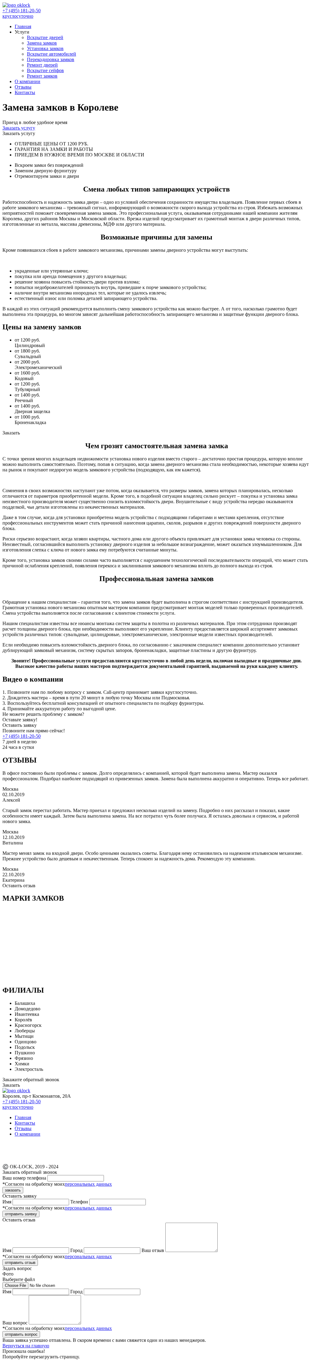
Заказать (11, 1085)
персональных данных (88, 1184)
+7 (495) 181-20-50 (21, 736)
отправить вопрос (21, 1334)
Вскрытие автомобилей (51, 54)
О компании (27, 81)
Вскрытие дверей (45, 37)
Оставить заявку (19, 725)
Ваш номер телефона (24, 1178)
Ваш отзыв (153, 1250)
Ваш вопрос (15, 1322)
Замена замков (42, 43)
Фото (18, 1276)
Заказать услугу (18, 127)
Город (77, 1250)
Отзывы (23, 87)
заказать (13, 1190)
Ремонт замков (42, 76)
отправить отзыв (20, 1262)
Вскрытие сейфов (45, 70)
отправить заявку (21, 1214)
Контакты (25, 92)
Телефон (79, 1201)
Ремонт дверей (42, 65)
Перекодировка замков (50, 59)
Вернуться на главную (25, 1345)
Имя (7, 1201)
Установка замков (45, 48)
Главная (23, 26)
